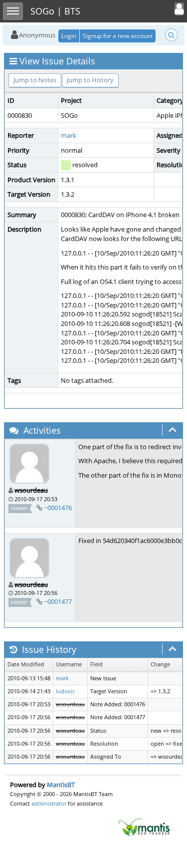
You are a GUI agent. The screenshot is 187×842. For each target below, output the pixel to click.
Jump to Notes (34, 79)
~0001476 (58, 507)
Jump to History (90, 79)
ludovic (65, 691)
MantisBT (61, 784)
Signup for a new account (118, 35)
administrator (48, 803)
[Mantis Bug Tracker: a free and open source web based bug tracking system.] (144, 826)
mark (68, 135)
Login (68, 35)
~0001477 (58, 601)
